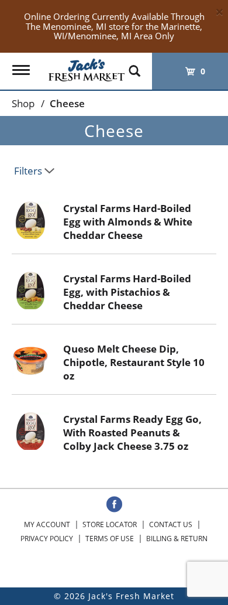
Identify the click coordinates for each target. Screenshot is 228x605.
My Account (47, 524)
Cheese (67, 103)
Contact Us (170, 524)
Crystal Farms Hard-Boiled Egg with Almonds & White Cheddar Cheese (127, 221)
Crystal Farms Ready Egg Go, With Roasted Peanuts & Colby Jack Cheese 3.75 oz (132, 432)
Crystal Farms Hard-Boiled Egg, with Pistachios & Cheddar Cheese (127, 292)
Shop (23, 103)
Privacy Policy (46, 539)
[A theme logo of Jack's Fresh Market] (87, 67)
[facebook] (114, 505)
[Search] (134, 65)
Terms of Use (109, 539)
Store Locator (109, 524)
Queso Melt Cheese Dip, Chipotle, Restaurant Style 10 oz (134, 362)
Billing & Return (177, 539)
